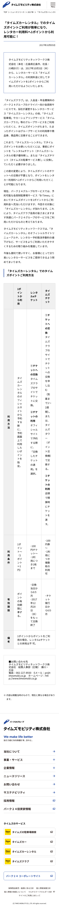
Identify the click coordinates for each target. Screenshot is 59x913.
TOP (5, 12)
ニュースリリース (17, 12)
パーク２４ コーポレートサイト (23, 876)
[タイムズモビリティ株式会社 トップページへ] (21, 7)
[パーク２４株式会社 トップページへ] (14, 723)
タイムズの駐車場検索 (24, 832)
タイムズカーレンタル (24, 851)
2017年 (31, 12)
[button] (29, 760)
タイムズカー (19, 842)
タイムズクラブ (20, 861)
